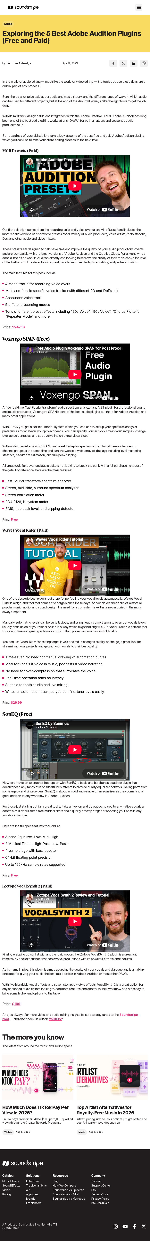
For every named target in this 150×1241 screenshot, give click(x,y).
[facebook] (113, 63)
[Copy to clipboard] (144, 63)
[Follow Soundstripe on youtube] (125, 1228)
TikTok (8, 1132)
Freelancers (33, 1203)
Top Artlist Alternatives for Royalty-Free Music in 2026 (105, 1110)
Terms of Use (100, 1194)
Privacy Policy (100, 1198)
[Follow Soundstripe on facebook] (134, 1228)
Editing (8, 24)
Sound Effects (11, 1185)
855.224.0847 (100, 1203)
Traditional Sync (36, 1185)
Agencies (32, 1194)
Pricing (6, 1194)
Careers (96, 1181)
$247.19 (18, 327)
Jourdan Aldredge (18, 63)
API (28, 1190)
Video (6, 1190)
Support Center (101, 1185)
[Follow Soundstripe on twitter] (143, 1228)
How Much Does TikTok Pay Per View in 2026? (35, 1110)
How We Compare (64, 1185)
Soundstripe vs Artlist (66, 1194)
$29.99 (16, 702)
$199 (16, 1004)
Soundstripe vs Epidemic (68, 1190)
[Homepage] (23, 7)
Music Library (10, 1181)
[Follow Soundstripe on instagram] (116, 1228)
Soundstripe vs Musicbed (69, 1198)
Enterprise (32, 1181)
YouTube (55, 1019)
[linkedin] (134, 63)
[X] (123, 63)
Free (14, 519)
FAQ (94, 1190)
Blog (56, 1181)
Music (82, 1132)
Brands (30, 1198)
